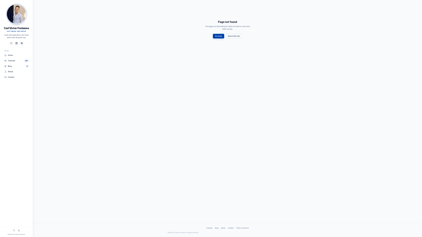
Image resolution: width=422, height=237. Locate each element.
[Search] (14, 230)
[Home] (16, 14)
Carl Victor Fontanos (16, 28)
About (223, 228)
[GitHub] (11, 43)
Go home (218, 36)
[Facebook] (22, 43)
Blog (216, 228)
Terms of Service (242, 228)
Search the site (234, 36)
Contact (231, 228)
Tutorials (209, 228)
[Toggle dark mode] (19, 230)
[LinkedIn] (16, 43)
